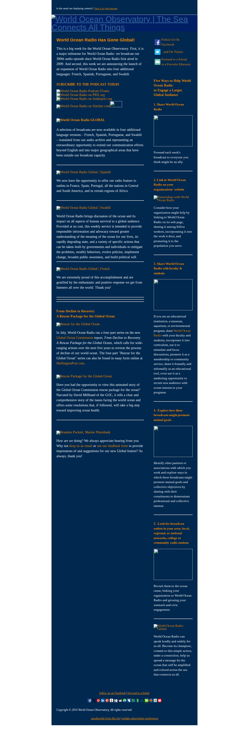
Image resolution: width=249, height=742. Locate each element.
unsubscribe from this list (105, 718)
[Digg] (116, 701)
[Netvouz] (133, 701)
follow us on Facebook (112, 693)
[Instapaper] (111, 701)
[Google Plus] (107, 701)
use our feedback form (112, 446)
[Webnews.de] (159, 701)
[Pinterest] (98, 701)
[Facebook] (89, 701)
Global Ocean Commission (74, 338)
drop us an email (80, 446)
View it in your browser (105, 8)
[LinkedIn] (103, 701)
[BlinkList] (151, 701)
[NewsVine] (138, 701)
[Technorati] (146, 701)
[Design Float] (155, 701)
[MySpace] (129, 701)
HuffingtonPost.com (70, 363)
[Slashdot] (142, 701)
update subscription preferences (140, 718)
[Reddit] (120, 701)
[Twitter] (94, 701)
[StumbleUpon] (124, 701)
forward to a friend (138, 693)
